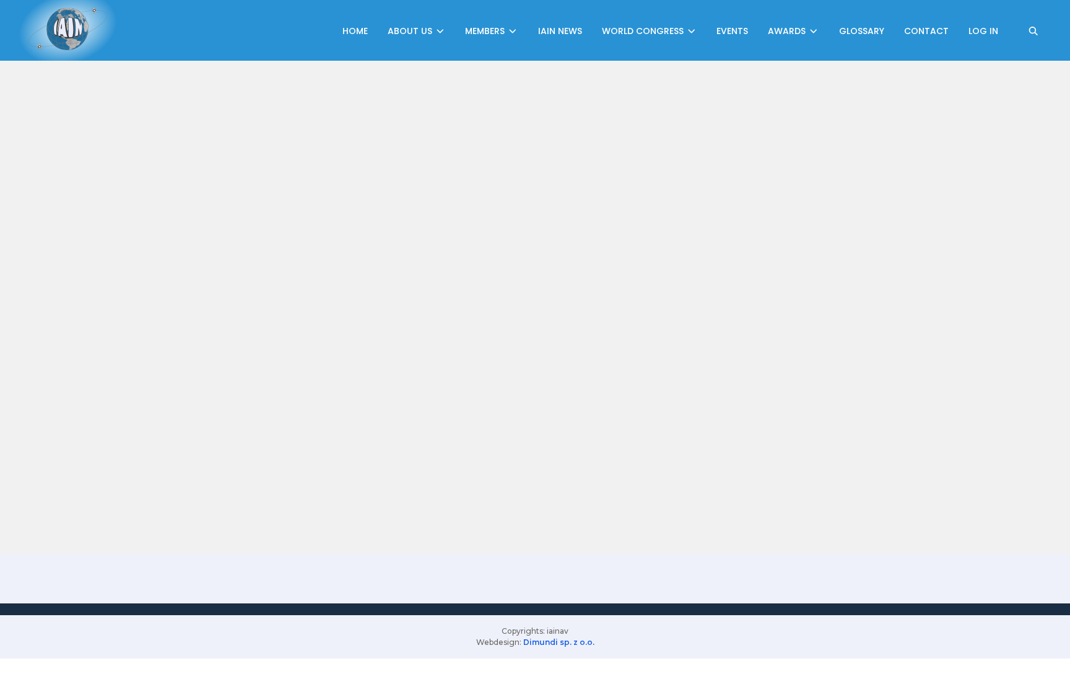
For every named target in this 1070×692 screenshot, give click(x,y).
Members (486, 31)
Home (355, 31)
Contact (926, 31)
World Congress (644, 31)
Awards (788, 31)
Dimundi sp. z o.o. (558, 642)
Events (732, 31)
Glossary (861, 31)
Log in (983, 31)
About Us (411, 31)
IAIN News (560, 31)
